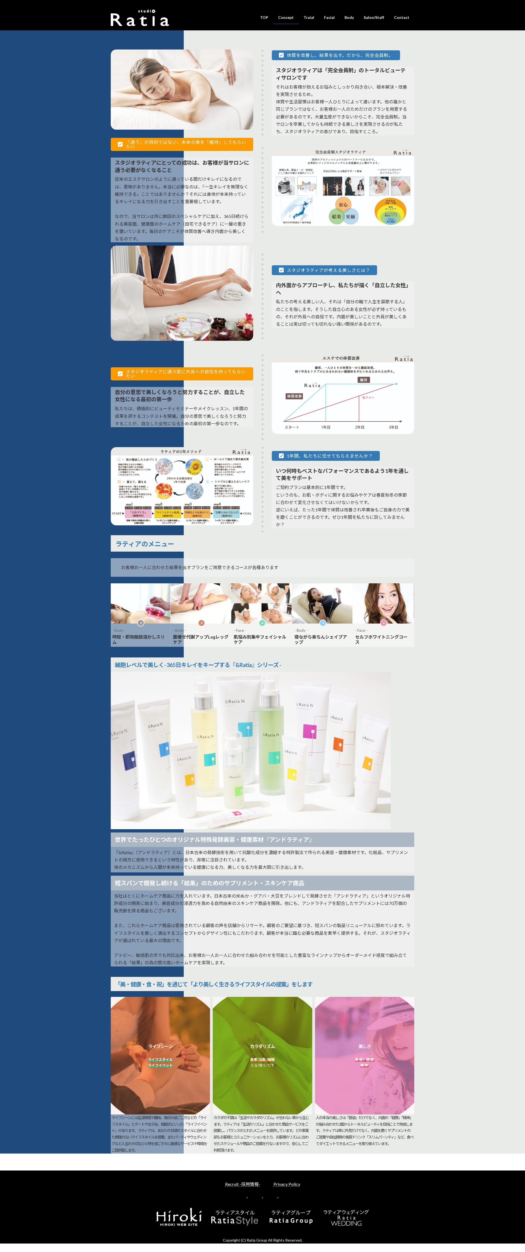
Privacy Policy (286, 1184)
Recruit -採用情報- (242, 1184)
